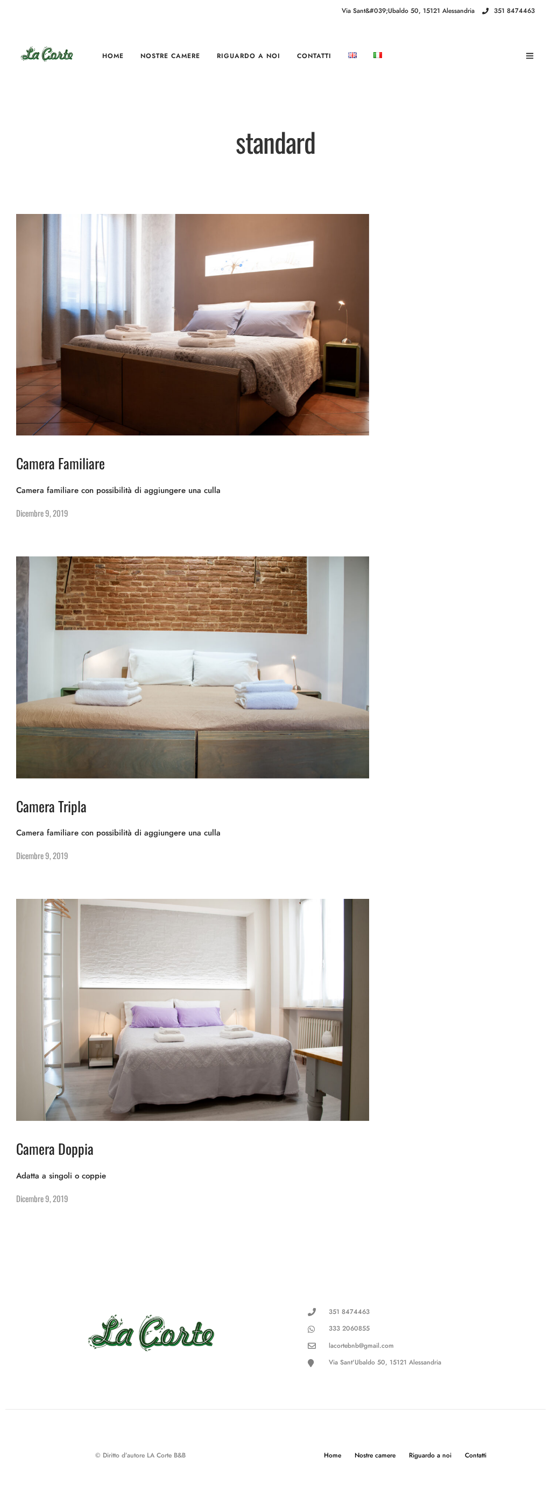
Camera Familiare (60, 463)
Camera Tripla (51, 806)
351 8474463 (514, 11)
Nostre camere (170, 56)
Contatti (314, 56)
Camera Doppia (55, 1148)
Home (113, 56)
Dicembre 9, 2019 (42, 513)
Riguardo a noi (248, 56)
